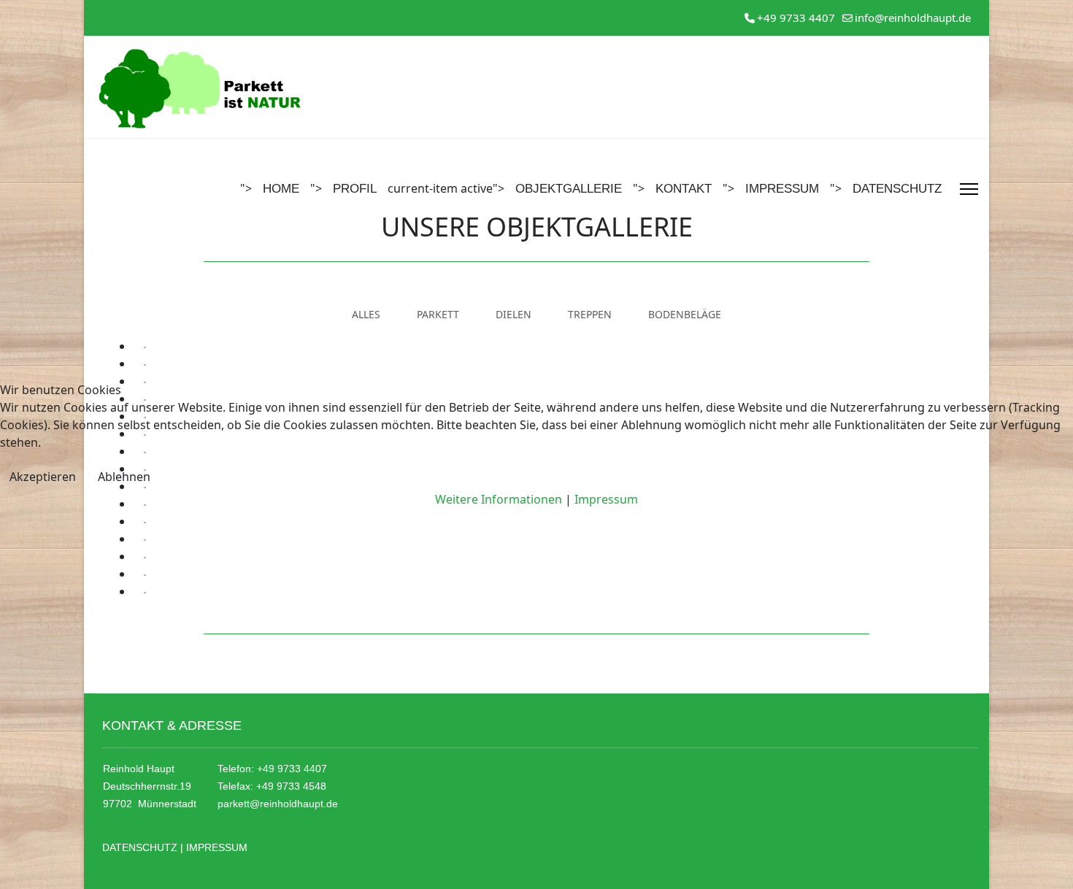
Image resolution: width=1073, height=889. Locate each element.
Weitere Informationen (498, 499)
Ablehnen (124, 477)
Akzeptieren (42, 477)
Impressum (606, 499)
